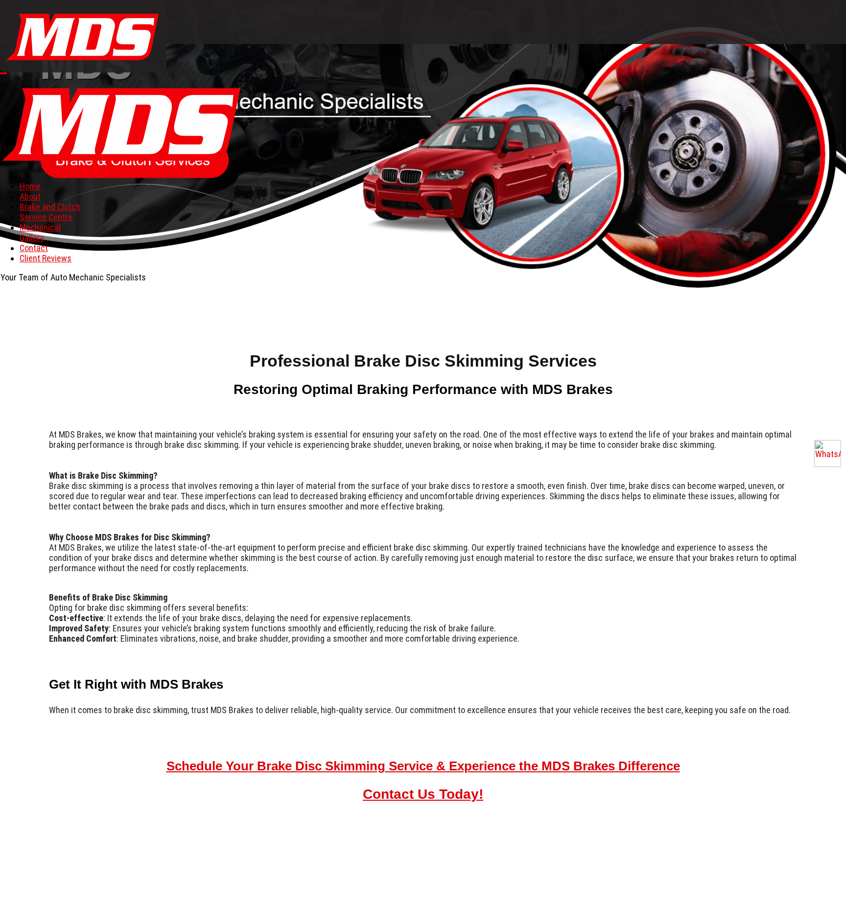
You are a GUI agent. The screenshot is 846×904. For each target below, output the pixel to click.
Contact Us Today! (423, 794)
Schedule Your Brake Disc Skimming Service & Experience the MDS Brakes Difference (423, 766)
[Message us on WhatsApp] (827, 453)
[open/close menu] (3, 73)
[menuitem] (30, 186)
